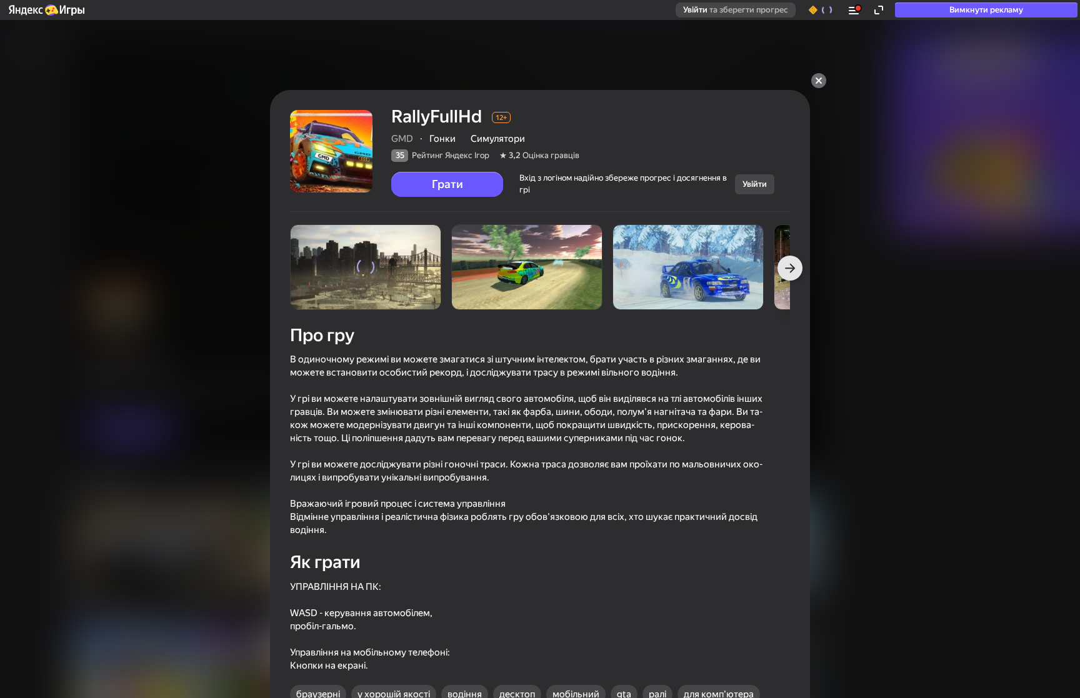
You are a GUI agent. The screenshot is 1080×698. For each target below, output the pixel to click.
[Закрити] (818, 80)
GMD (402, 138)
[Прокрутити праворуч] (790, 268)
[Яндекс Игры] (46, 10)
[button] (46, 10)
